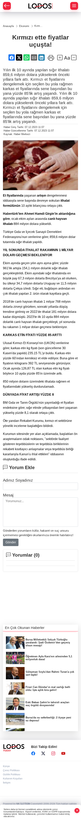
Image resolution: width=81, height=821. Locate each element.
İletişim (6, 782)
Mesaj (8, 495)
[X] (43, 753)
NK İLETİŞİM (23, 803)
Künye (6, 766)
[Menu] (74, 6)
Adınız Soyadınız (18, 480)
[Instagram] (53, 753)
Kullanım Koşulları (12, 778)
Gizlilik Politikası (11, 774)
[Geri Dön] (7, 6)
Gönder (11, 542)
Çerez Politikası (11, 770)
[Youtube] (63, 753)
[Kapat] (77, 810)
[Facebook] (33, 753)
